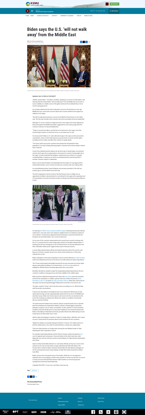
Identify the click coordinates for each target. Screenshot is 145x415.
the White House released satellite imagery (53, 231)
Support (54, 15)
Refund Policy (101, 398)
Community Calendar (66, 15)
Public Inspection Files (63, 401)
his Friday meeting (79, 258)
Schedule (80, 398)
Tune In (79, 15)
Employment (81, 405)
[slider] (34, 11)
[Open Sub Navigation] (34, 15)
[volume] (32, 11)
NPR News (34, 370)
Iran (81, 334)
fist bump (69, 276)
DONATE (115, 4)
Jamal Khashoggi (67, 265)
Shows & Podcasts (43, 15)
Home (27, 15)
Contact (60, 398)
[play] (27, 11)
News (32, 15)
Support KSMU (61, 405)
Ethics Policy (101, 401)
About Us (80, 401)
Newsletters (88, 15)
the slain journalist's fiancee (60, 280)
